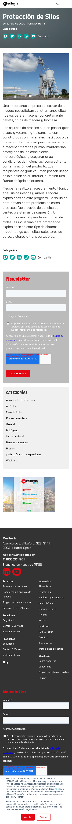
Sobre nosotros (47, 660)
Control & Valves (12, 649)
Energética (45, 591)
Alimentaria (45, 586)
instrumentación (15, 436)
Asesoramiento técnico (16, 586)
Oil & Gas (44, 626)
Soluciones (9, 615)
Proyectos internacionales (54, 672)
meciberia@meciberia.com (19, 554)
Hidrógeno (12, 430)
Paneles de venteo (17, 442)
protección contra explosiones (23, 454)
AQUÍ (57, 788)
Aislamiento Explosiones (20, 400)
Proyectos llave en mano (17, 602)
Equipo (42, 677)
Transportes (45, 643)
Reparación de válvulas (16, 608)
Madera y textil (47, 608)
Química (43, 637)
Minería (43, 614)
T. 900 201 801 (14, 559)
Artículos (11, 406)
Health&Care (46, 603)
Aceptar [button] (28, 816)
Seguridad (8, 620)
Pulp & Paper (46, 631)
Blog (5, 662)
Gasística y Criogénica (51, 597)
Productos (9, 639)
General (10, 424)
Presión (10, 448)
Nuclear (43, 620)
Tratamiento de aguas (51, 648)
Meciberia (44, 656)
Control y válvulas (13, 625)
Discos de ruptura (16, 418)
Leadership (45, 666)
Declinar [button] (44, 816)
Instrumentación (12, 631)
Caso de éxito (14, 412)
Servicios (8, 581)
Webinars (11, 460)
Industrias (45, 581)
